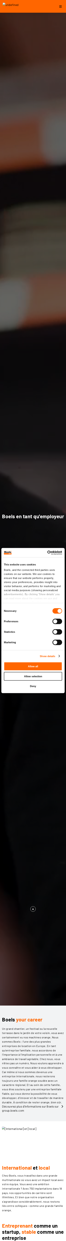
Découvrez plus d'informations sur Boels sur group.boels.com (30, 1108)
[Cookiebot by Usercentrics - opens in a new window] (47, 552)
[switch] (57, 621)
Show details (47, 656)
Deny (33, 686)
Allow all (33, 666)
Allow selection (33, 676)
